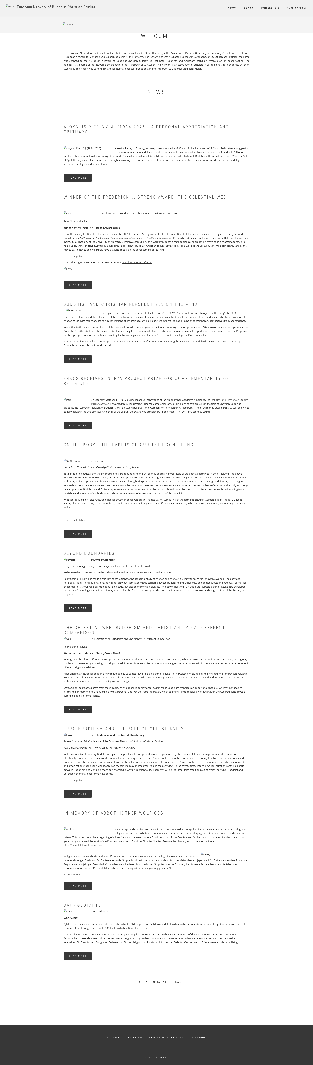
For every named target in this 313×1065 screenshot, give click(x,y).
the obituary (179, 841)
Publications (297, 8)
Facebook (199, 1037)
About (232, 8)
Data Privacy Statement (167, 1037)
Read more (80, 179)
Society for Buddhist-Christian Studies (96, 234)
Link (116, 227)
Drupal (164, 1057)
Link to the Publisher (75, 520)
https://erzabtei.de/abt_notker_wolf (83, 845)
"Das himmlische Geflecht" (137, 262)
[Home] (10, 6)
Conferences (270, 8)
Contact (113, 1037)
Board (248, 8)
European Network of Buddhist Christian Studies (56, 7)
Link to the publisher (75, 256)
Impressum (134, 1037)
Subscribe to (65, 993)
